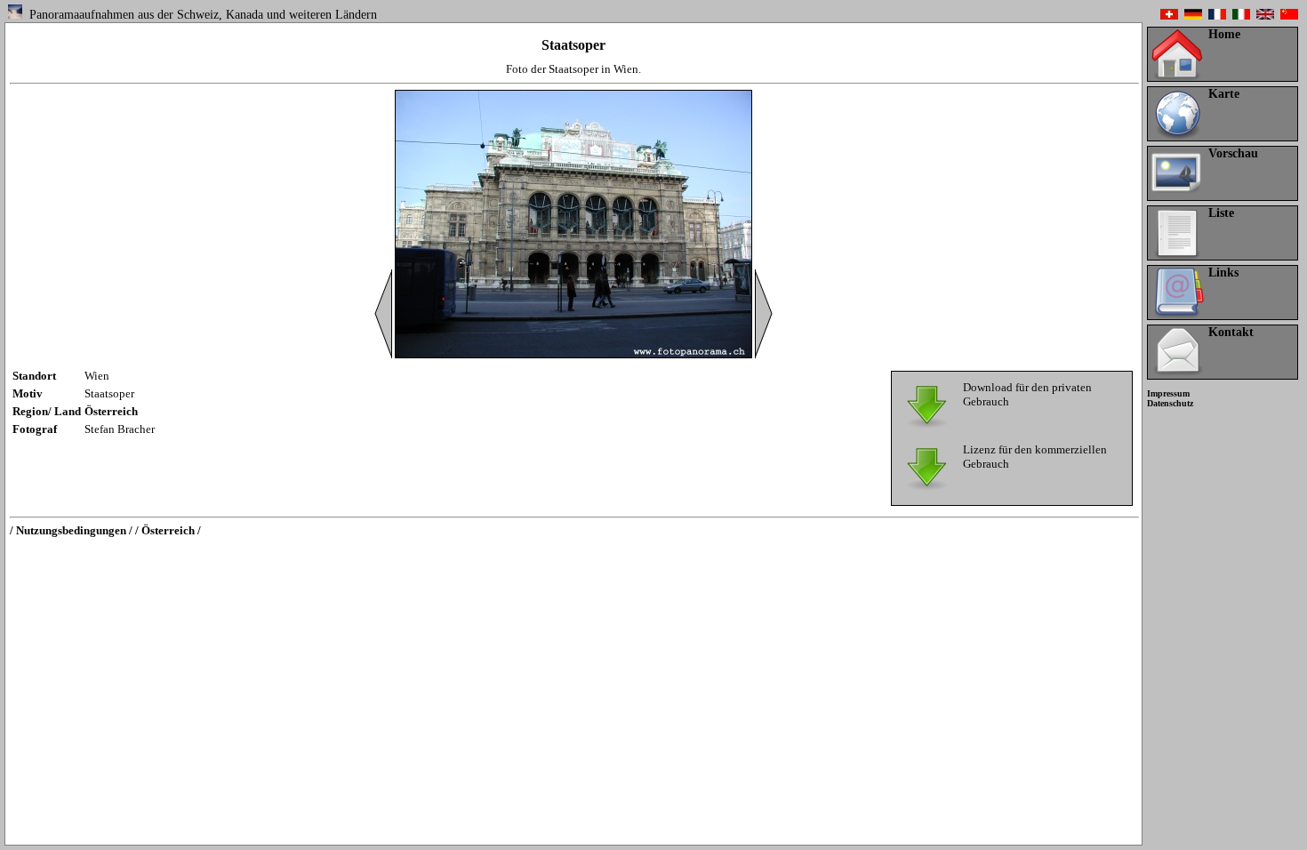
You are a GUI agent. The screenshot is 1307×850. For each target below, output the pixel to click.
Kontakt (1231, 332)
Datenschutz (1170, 403)
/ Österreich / (168, 530)
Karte (1223, 93)
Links (1223, 272)
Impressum (1168, 393)
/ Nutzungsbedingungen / (71, 530)
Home (1224, 34)
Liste (1221, 213)
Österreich (111, 411)
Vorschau (1233, 153)
